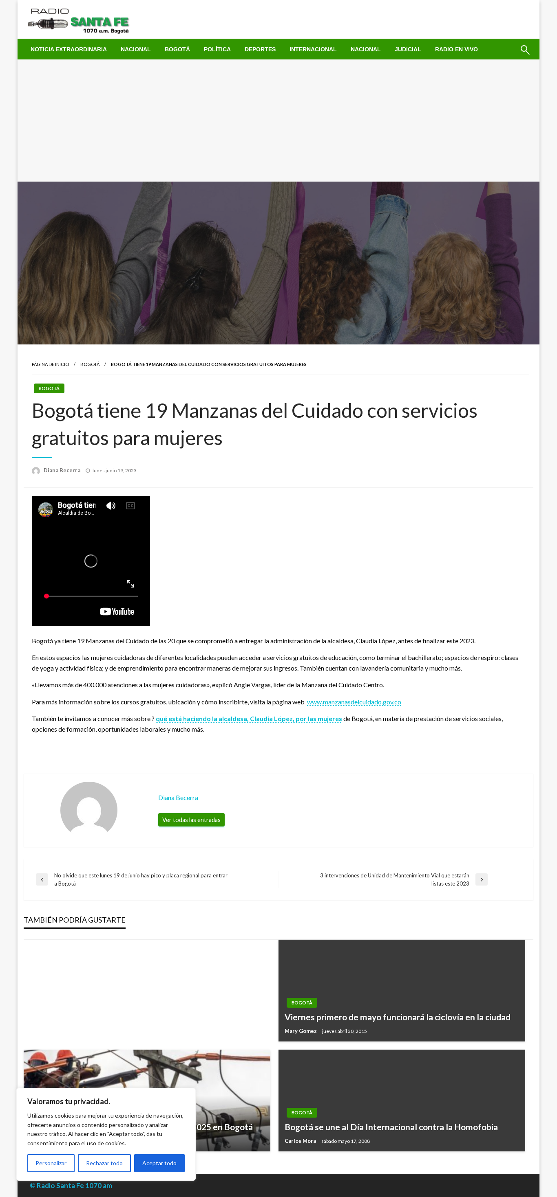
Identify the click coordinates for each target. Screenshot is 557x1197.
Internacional (313, 49)
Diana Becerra (63, 470)
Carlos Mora (301, 1141)
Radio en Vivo (456, 49)
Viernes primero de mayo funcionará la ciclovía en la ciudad (398, 1017)
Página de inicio (50, 364)
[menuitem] (69, 49)
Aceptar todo (159, 1163)
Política (217, 49)
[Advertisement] (278, 121)
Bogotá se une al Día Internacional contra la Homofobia (391, 1127)
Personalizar (50, 1163)
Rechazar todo (104, 1163)
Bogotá (177, 49)
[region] (106, 1134)
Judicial (408, 49)
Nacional (136, 49)
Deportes (260, 49)
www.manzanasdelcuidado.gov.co (354, 702)
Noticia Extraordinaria (69, 49)
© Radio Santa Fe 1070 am (71, 1185)
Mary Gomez (301, 1031)
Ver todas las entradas (191, 819)
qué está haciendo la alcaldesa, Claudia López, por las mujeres (249, 718)
